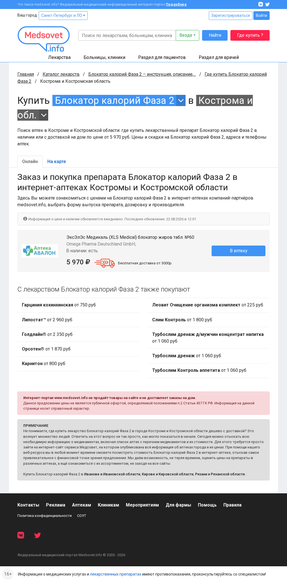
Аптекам (81, 505)
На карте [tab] (56, 161)
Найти (215, 35)
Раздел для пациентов (162, 57)
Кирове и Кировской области (167, 474)
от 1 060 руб (208, 338)
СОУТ (81, 516)
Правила (232, 505)
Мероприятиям (142, 505)
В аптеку (238, 250)
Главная (25, 74)
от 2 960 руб (47, 319)
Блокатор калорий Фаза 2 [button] (114, 100)
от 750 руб (59, 305)
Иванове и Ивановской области (112, 474)
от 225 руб (207, 305)
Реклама (55, 505)
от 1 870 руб (46, 349)
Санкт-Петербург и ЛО (62, 15)
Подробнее (176, 4)
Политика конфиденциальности (44, 516)
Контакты (28, 505)
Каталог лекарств (61, 74)
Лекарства (59, 57)
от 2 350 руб (47, 334)
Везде (185, 35)
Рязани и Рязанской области (220, 474)
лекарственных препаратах (115, 574)
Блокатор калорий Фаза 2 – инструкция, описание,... (142, 74)
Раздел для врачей (219, 57)
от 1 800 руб (182, 319)
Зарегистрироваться (230, 15)
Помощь (207, 505)
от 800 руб (43, 363)
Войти (261, 15)
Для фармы (178, 505)
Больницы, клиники (104, 57)
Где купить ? (250, 35)
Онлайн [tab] (30, 161)
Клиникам (108, 505)
